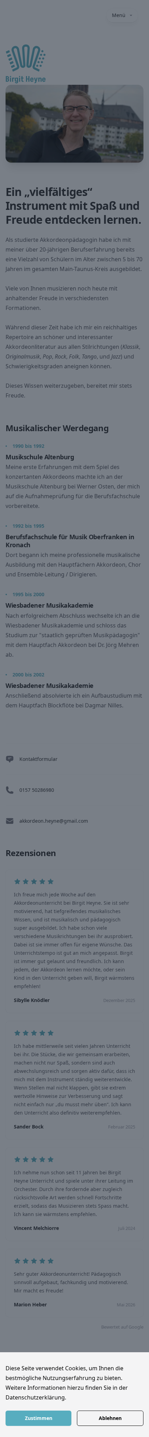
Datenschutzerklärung (35, 1397)
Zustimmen (38, 1418)
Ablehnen (110, 1418)
